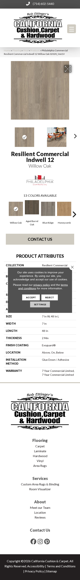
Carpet (40, 446)
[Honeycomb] (64, 209)
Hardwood (40, 456)
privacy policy (41, 284)
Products (35, 50)
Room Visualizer (40, 489)
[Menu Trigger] (71, 28)
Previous (6, 135)
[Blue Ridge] (48, 209)
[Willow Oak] (16, 209)
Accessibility (35, 566)
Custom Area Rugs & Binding (40, 484)
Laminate (40, 451)
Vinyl (25, 50)
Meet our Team (40, 507)
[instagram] (40, 541)
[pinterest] (47, 541)
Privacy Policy (34, 571)
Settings (40, 304)
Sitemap (51, 571)
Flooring (16, 50)
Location (40, 512)
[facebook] (33, 541)
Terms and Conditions (61, 566)
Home (7, 50)
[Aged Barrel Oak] (32, 207)
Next (74, 135)
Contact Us (40, 239)
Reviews (40, 517)
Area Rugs (40, 465)
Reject (49, 297)
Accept (31, 297)
